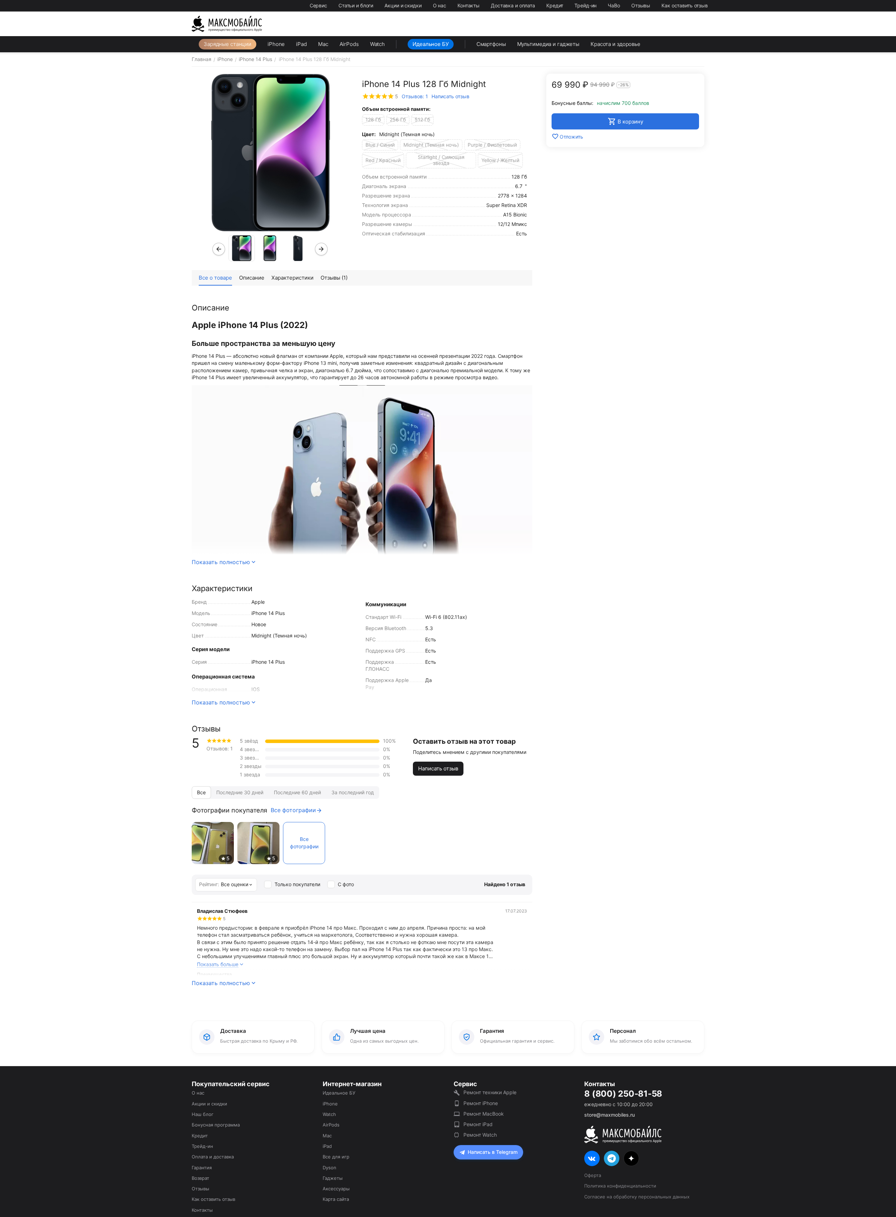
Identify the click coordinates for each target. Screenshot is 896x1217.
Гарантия (202, 1167)
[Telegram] (611, 1158)
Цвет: (369, 134)
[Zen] (631, 1158)
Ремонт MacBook (483, 1114)
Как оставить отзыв (684, 5)
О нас (439, 5)
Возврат (200, 1178)
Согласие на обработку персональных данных (637, 1196)
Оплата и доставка (213, 1156)
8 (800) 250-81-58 (623, 1093)
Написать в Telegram (493, 1152)
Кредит (554, 5)
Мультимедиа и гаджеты (548, 44)
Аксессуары (336, 1188)
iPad (301, 44)
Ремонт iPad (478, 1124)
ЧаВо (614, 5)
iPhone (276, 44)
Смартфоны (491, 44)
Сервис (318, 5)
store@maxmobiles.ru (609, 1115)
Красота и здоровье (615, 44)
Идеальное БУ (431, 44)
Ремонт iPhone (480, 1103)
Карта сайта (336, 1199)
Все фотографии (293, 810)
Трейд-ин (585, 5)
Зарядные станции (227, 44)
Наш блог (202, 1114)
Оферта (592, 1175)
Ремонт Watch (480, 1135)
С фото (346, 884)
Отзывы (640, 5)
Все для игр (336, 1156)
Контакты (468, 5)
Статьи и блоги (355, 5)
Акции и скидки (402, 5)
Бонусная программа (216, 1125)
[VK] (592, 1158)
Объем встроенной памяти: (396, 109)
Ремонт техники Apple (489, 1092)
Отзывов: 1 (415, 96)
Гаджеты (333, 1178)
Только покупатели (297, 884)
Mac (323, 44)
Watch (377, 44)
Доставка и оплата (513, 5)
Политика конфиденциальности (620, 1186)
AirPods (349, 44)
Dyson (329, 1167)
